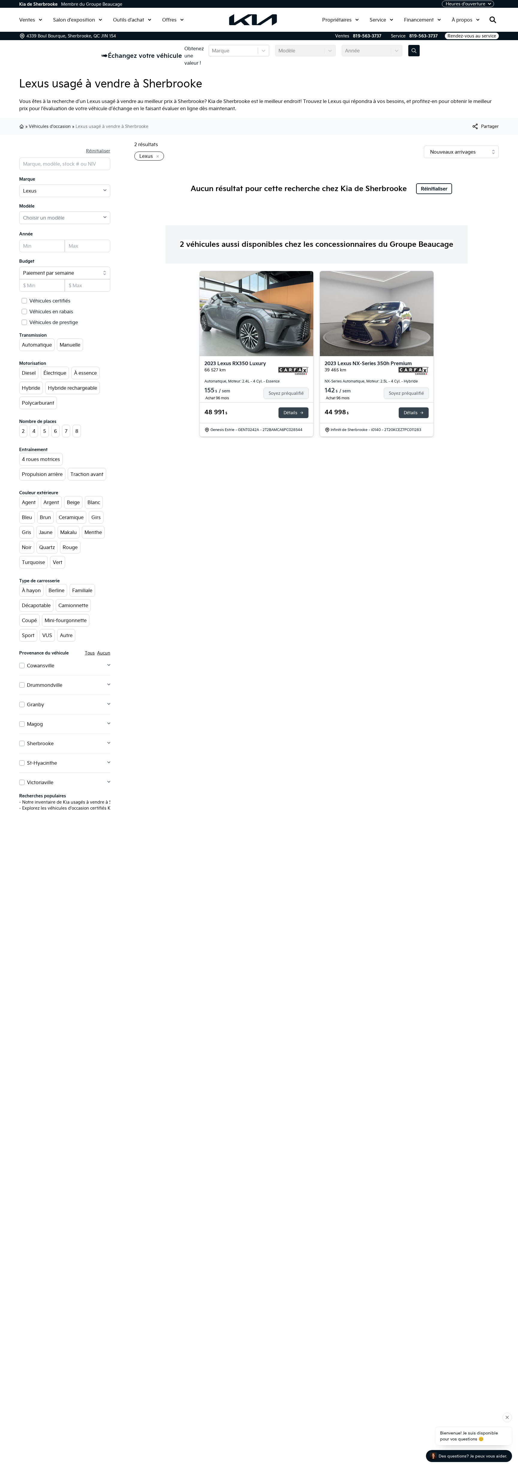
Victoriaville (40, 782)
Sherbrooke (40, 743)
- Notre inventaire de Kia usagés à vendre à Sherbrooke (75, 802)
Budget (26, 261)
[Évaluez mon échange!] (414, 50)
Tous (90, 653)
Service (378, 19)
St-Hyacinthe (42, 763)
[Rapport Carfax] (293, 371)
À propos (462, 19)
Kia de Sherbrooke (38, 4)
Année (26, 234)
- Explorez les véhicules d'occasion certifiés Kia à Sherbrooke (80, 808)
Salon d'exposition (74, 19)
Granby (35, 704)
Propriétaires (337, 19)
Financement (419, 19)
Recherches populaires (42, 796)
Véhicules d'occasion (50, 126)
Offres (169, 19)
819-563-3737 (367, 36)
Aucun (103, 653)
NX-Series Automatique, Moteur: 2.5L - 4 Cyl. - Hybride (371, 381)
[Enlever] (156, 156)
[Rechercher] (493, 20)
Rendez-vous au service (472, 36)
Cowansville (40, 665)
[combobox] (212, 50)
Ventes (27, 19)
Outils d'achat (128, 19)
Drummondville (44, 685)
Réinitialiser (98, 151)
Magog (35, 724)
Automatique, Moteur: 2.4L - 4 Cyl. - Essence (242, 381)
